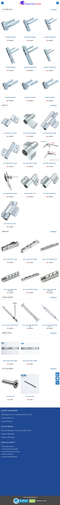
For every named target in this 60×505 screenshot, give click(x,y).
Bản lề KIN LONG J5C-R (30, 193)
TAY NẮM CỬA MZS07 (50, 97)
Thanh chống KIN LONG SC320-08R (30, 326)
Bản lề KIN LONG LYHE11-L (49, 163)
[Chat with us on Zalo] (57, 374)
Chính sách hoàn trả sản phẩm (10, 449)
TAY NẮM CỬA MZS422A (50, 37)
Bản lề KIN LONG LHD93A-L (30, 133)
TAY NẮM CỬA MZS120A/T (30, 67)
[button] (2, 3)
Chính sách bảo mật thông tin (9, 456)
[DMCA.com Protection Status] (38, 501)
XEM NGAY (53, 105)
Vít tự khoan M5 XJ (30, 396)
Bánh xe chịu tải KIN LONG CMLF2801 (49, 290)
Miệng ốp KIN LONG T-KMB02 (30, 360)
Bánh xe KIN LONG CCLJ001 (10, 259)
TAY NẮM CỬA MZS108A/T (49, 67)
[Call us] (57, 383)
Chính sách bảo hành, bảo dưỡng (11, 451)
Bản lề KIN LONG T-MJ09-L (10, 133)
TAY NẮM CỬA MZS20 (10, 67)
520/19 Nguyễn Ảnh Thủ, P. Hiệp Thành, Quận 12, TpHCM (16, 414)
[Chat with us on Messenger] (57, 378)
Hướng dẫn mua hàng (8, 446)
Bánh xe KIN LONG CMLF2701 (50, 259)
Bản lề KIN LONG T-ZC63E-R (30, 163)
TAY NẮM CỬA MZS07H (30, 97)
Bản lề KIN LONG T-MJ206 (50, 133)
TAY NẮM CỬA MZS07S (10, 97)
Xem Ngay (54, 9)
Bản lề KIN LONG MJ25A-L (49, 193)
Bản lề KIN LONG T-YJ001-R (10, 163)
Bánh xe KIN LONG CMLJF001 (30, 289)
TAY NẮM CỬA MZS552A (30, 37)
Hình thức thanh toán (7, 454)
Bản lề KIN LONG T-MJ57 (10, 223)
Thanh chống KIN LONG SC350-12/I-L (49, 326)
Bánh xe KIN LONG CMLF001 (30, 259)
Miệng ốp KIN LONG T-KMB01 (10, 360)
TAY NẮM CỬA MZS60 (10, 37)
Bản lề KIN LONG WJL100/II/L (10, 193)
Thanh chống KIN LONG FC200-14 (10, 325)
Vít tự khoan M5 (10, 396)
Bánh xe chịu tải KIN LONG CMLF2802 (10, 290)
